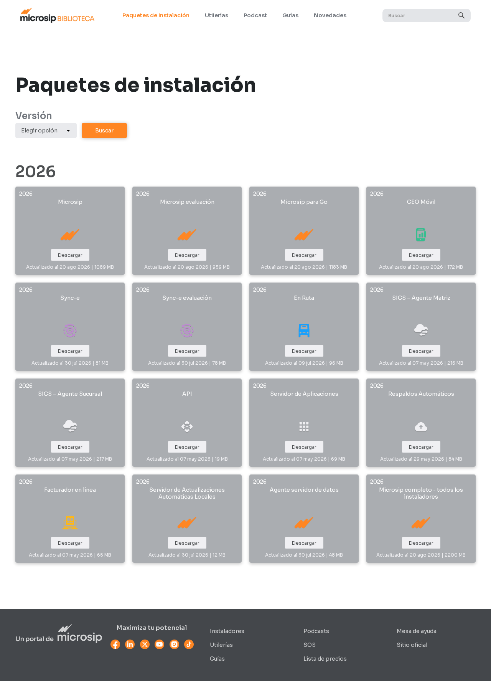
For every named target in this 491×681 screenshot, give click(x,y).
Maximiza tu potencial (152, 628)
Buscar (104, 130)
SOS (309, 644)
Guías (290, 15)
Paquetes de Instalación (155, 15)
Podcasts (316, 631)
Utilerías (216, 15)
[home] (57, 15)
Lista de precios (325, 658)
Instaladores (227, 631)
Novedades (330, 15)
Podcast (255, 15)
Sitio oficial (412, 644)
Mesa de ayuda (417, 631)
